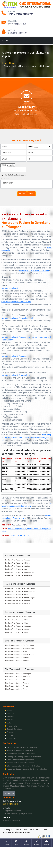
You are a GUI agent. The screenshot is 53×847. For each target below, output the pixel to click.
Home (4, 63)
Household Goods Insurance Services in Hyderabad (27, 769)
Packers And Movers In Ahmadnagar (19, 572)
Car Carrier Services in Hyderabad (20, 760)
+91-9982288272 (19, 525)
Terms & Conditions (14, 729)
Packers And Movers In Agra (16, 569)
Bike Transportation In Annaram (17, 683)
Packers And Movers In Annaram (18, 626)
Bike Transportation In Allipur (16, 680)
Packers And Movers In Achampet (18, 617)
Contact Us (11, 738)
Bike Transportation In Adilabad (17, 677)
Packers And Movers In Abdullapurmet (20, 591)
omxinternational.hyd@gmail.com (17, 813)
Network (13, 63)
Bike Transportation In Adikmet (17, 661)
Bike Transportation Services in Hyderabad (23, 766)
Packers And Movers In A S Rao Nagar (20, 588)
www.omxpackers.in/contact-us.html (17, 318)
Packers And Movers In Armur (16, 632)
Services (10, 717)
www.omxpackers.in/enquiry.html (15, 375)
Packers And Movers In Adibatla (17, 601)
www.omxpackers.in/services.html (34, 270)
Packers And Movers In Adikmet (17, 604)
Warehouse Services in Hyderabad (20, 763)
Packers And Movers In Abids (16, 594)
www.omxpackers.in (10, 288)
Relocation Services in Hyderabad (20, 750)
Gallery (9, 723)
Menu (4, 40)
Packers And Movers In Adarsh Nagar (20, 598)
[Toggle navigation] (48, 40)
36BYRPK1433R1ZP (17, 33)
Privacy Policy (12, 726)
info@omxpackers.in (17, 24)
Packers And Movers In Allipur (16, 623)
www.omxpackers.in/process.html (16, 356)
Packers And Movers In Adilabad (17, 563)
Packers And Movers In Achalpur (18, 560)
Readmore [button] (9, 794)
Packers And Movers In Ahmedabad (19, 575)
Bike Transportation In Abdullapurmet (19, 648)
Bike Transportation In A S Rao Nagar (19, 645)
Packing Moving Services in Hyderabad (22, 747)
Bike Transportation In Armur (16, 689)
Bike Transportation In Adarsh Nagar (19, 654)
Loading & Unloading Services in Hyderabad (24, 757)
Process (10, 732)
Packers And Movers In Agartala (17, 566)
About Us (10, 714)
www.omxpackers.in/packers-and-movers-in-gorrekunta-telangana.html (26, 437)
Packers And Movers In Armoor (17, 629)
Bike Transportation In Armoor (17, 686)
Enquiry (10, 735)
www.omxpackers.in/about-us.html (16, 302)
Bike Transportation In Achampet (18, 674)
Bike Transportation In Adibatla (17, 658)
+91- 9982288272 (20, 14)
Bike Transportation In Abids (16, 651)
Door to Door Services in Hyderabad (21, 753)
